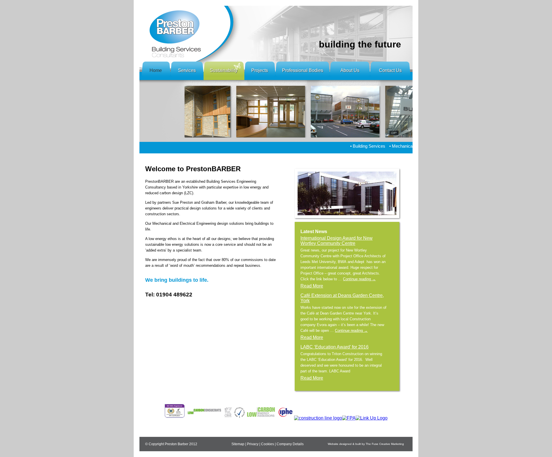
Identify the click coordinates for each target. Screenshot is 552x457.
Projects (259, 70)
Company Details (290, 444)
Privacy (252, 444)
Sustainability (223, 70)
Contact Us (390, 70)
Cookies (267, 444)
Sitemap (237, 444)
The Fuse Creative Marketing (385, 443)
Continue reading (359, 279)
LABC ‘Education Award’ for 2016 (334, 346)
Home (156, 70)
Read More (311, 285)
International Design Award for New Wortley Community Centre (336, 241)
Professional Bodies (302, 70)
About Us (349, 70)
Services (187, 70)
